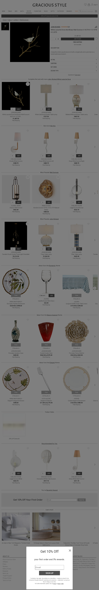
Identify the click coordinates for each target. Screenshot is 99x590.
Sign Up (49, 573)
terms (54, 583)
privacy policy (61, 583)
